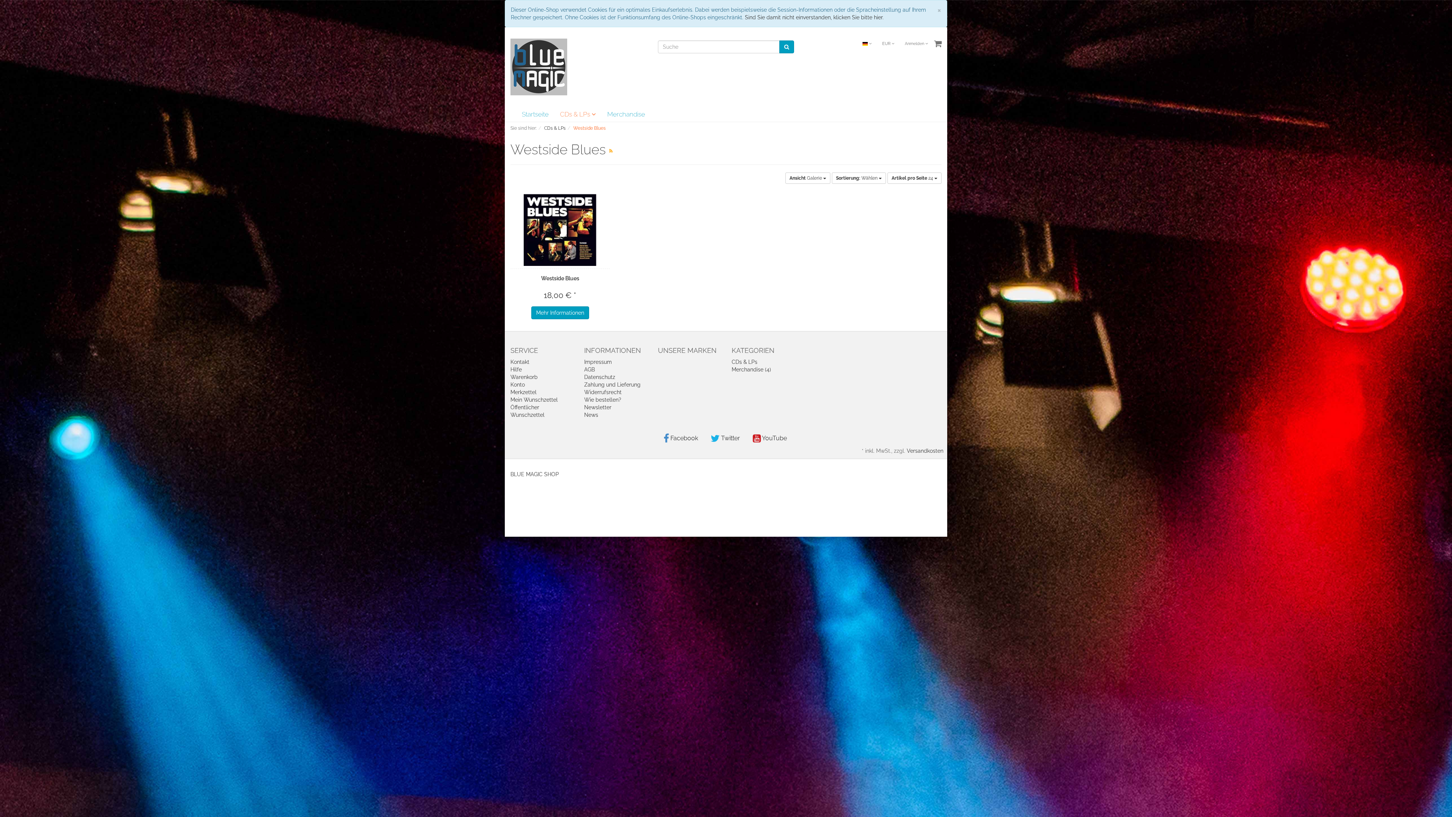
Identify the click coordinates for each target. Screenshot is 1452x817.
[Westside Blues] (560, 230)
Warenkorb (524, 377)
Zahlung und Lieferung (612, 385)
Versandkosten (925, 451)
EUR (887, 43)
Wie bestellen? (602, 400)
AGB (589, 370)
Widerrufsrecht (603, 392)
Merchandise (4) (751, 370)
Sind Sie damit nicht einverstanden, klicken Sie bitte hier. (814, 17)
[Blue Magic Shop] (538, 67)
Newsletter (597, 407)
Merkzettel (523, 392)
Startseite (535, 114)
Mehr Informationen (560, 313)
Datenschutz (599, 377)
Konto (517, 385)
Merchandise (626, 114)
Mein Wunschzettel (534, 400)
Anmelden (915, 43)
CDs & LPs (576, 114)
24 (913, 178)
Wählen (857, 178)
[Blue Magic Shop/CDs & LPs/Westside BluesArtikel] (611, 151)
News (591, 415)
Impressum (598, 362)
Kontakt (519, 362)
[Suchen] (786, 46)
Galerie (806, 178)
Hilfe (516, 370)
